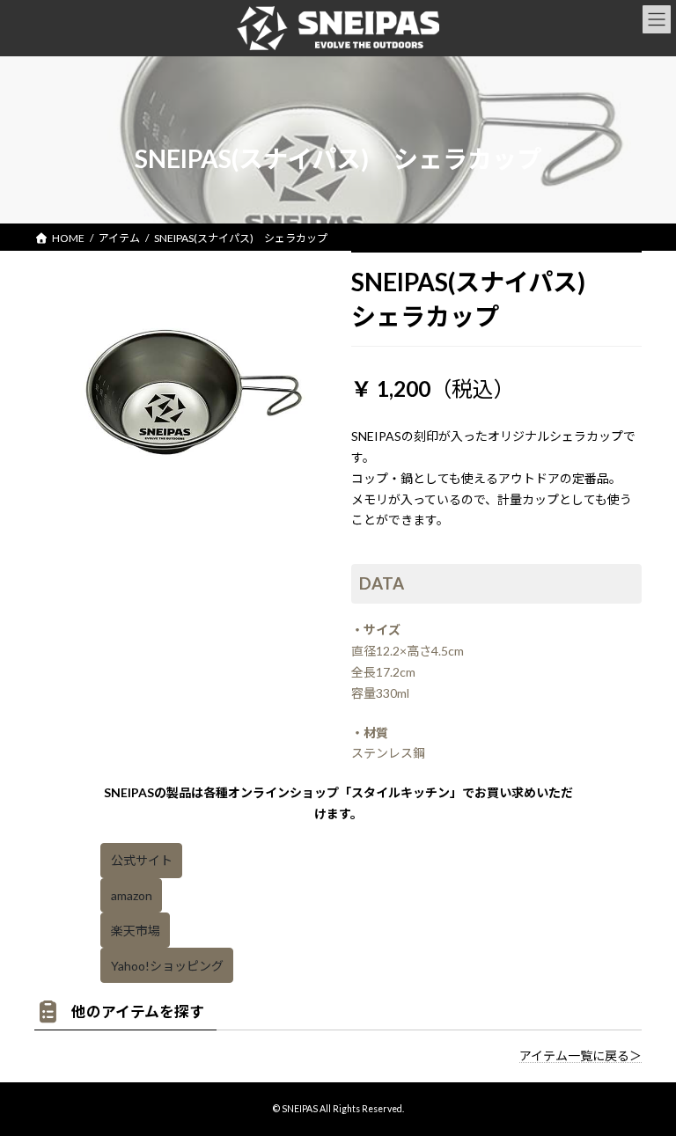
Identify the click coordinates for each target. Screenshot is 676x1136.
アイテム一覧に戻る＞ (580, 1055)
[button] (141, 860)
